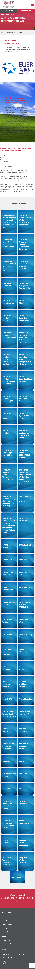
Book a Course (26, 11)
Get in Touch (6, 917)
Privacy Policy (6, 920)
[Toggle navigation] (32, 4)
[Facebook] (4, 963)
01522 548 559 (9, 11)
